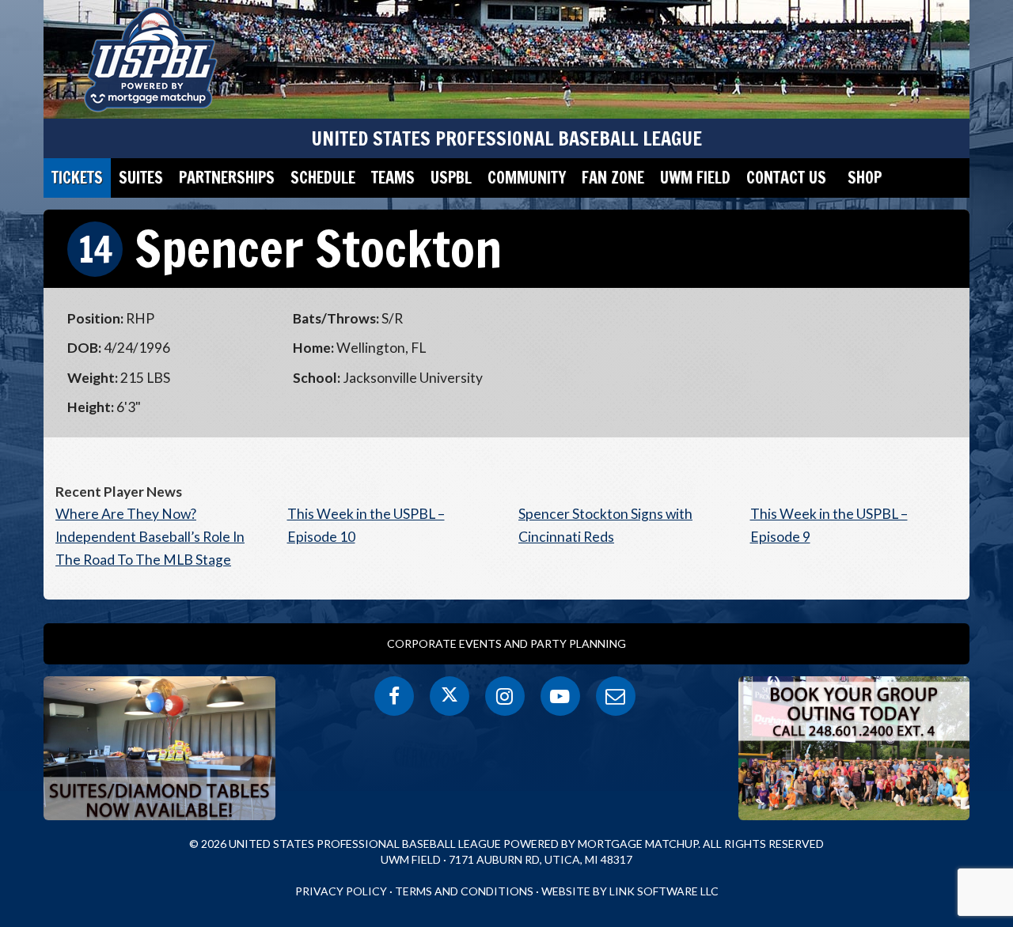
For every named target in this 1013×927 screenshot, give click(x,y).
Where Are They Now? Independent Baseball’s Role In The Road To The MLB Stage (150, 536)
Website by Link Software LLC (630, 891)
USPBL (451, 177)
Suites (141, 177)
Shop (865, 177)
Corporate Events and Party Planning (506, 643)
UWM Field (695, 177)
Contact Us (786, 177)
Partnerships (227, 177)
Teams (393, 177)
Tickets (77, 177)
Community (527, 177)
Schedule (322, 177)
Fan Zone (613, 177)
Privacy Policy (341, 891)
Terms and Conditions (464, 891)
